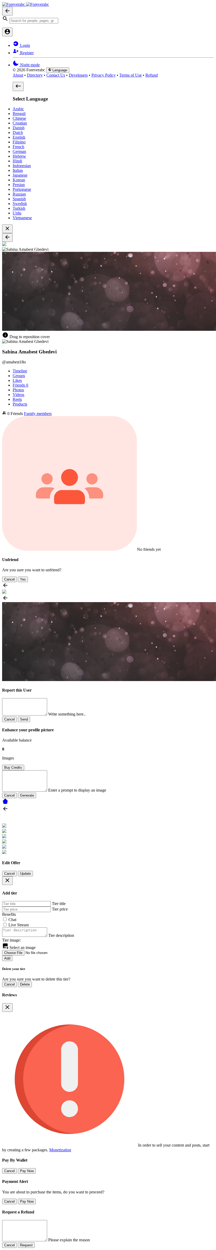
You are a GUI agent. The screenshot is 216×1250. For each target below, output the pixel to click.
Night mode (29, 65)
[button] (108, 19)
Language (59, 70)
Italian (18, 170)
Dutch (18, 132)
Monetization (60, 1150)
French (18, 146)
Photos (18, 390)
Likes (17, 380)
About (18, 75)
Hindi (17, 161)
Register (26, 53)
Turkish (19, 208)
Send (24, 719)
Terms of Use (130, 75)
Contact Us (55, 75)
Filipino (19, 142)
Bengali (19, 113)
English (19, 137)
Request (26, 1245)
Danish (18, 128)
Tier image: (11, 940)
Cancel (9, 579)
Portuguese (22, 189)
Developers (78, 75)
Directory (35, 75)
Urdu (17, 213)
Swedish (20, 203)
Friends (20, 385)
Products (20, 404)
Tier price (60, 909)
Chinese (19, 118)
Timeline (20, 371)
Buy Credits (13, 767)
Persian (19, 184)
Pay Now (27, 1171)
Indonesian (22, 165)
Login (24, 45)
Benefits (9, 914)
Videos (18, 394)
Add (7, 958)
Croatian (20, 123)
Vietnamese (22, 218)
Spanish (19, 199)
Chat (12, 919)
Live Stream (18, 925)
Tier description (61, 935)
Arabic (18, 109)
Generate (27, 795)
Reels (17, 399)
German (19, 151)
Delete (25, 984)
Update (25, 874)
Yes (23, 579)
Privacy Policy (103, 75)
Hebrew (19, 156)
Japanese (20, 175)
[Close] (7, 880)
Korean (19, 180)
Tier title (59, 903)
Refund (151, 75)
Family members (38, 413)
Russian (19, 194)
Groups (19, 375)
